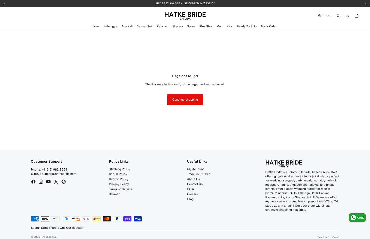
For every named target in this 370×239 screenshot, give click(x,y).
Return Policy (118, 174)
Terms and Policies (327, 237)
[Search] (338, 16)
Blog (190, 199)
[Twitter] (56, 181)
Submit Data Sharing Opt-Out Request (57, 228)
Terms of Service (120, 189)
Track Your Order (198, 174)
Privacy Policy (119, 184)
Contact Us (195, 184)
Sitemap (114, 194)
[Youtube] (48, 181)
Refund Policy (118, 179)
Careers (192, 194)
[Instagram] (40, 181)
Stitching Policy (119, 169)
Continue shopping (185, 99)
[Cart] (356, 16)
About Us (193, 179)
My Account (195, 169)
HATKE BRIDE (48, 237)
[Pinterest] (63, 181)
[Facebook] (33, 181)
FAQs (190, 189)
